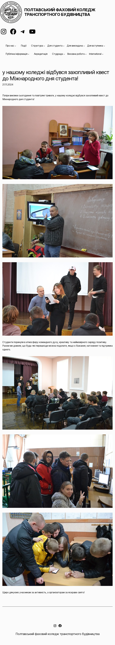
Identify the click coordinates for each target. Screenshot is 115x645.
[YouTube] (32, 31)
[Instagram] (3, 31)
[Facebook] (13, 31)
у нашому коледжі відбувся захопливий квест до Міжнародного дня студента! (55, 75)
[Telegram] (22, 31)
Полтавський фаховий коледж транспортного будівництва (59, 12)
